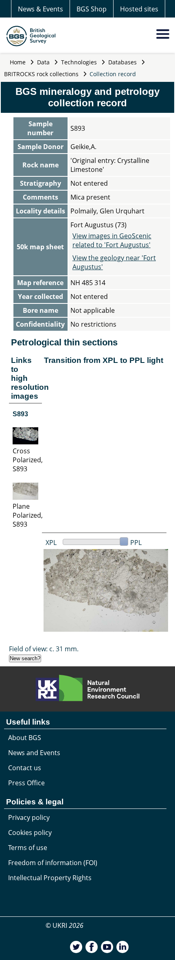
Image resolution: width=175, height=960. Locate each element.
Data (43, 62)
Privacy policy (29, 817)
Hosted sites (139, 8)
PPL (136, 542)
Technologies (79, 62)
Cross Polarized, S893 (28, 459)
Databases (122, 62)
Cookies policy (30, 832)
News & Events (40, 8)
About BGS (24, 737)
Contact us (24, 767)
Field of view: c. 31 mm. (44, 648)
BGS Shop (92, 8)
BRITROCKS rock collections (41, 74)
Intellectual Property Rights (50, 877)
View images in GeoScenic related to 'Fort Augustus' (111, 240)
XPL (51, 542)
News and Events (34, 752)
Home (18, 62)
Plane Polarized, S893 (28, 515)
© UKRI (64, 925)
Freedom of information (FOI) (52, 862)
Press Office (26, 782)
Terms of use (27, 847)
